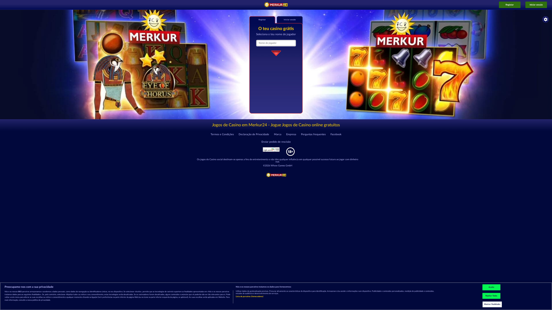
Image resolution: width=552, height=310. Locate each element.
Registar (510, 5)
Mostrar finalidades (492, 304)
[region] (276, 296)
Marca (277, 134)
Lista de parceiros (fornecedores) (249, 297)
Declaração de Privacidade (254, 134)
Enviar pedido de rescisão (276, 142)
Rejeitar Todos (491, 296)
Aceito (491, 287)
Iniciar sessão (536, 5)
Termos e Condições (222, 134)
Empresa (291, 134)
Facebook (335, 134)
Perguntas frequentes (313, 134)
